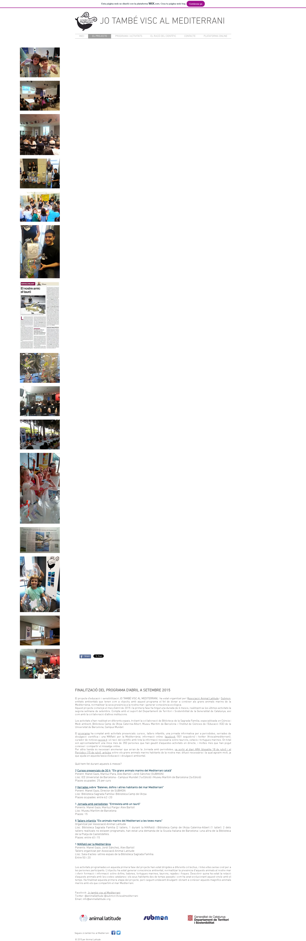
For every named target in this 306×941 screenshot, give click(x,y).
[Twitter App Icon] (118, 933)
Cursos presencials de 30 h (93, 770)
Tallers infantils (86, 821)
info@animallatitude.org (96, 899)
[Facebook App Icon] (113, 933)
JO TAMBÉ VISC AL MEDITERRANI (162, 21)
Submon (225, 698)
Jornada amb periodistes (92, 804)
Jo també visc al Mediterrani (104, 892)
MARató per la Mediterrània (94, 844)
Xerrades (83, 787)
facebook (170, 736)
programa (84, 733)
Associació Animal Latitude (203, 698)
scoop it (102, 740)
